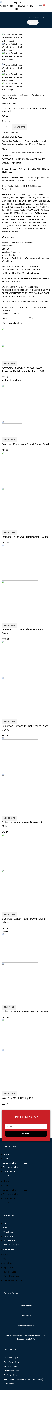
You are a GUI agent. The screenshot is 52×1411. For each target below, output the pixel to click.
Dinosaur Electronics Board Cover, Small (25, 444)
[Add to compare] (5, 358)
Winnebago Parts (12, 1167)
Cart (5, 1228)
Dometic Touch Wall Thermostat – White (25, 536)
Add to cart (19, 127)
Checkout (8, 1232)
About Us (8, 1158)
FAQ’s (6, 1176)
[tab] (14, 152)
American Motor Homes (15, 1163)
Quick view (11, 358)
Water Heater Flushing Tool (17, 1098)
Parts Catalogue (11, 1245)
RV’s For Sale (9, 1240)
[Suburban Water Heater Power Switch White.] (20, 851)
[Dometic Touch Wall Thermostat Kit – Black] (20, 562)
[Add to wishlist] (18, 358)
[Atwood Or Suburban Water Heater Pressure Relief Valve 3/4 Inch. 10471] (17, 336)
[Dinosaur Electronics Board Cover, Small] (20, 403)
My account (9, 1236)
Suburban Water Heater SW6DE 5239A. (25, 1011)
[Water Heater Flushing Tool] (5, 1034)
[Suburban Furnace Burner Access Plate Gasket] (20, 659)
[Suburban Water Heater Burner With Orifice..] (20, 755)
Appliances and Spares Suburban (30, 144)
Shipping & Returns (12, 1249)
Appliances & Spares (19, 95)
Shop (5, 1223)
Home (4, 95)
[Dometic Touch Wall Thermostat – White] (20, 470)
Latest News (9, 1171)
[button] (13, 20)
